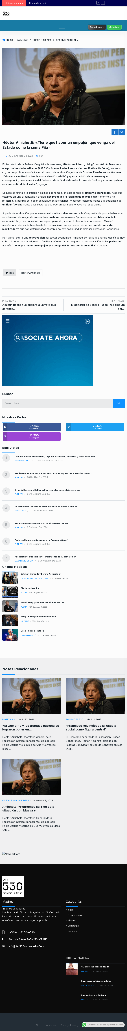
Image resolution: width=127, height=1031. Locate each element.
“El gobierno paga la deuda (95, 966)
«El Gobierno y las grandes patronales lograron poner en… (30, 727)
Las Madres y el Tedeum (93, 995)
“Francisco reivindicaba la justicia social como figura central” (91, 727)
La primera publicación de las (96, 981)
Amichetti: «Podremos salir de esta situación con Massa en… (28, 808)
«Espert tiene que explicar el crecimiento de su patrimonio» (45, 556)
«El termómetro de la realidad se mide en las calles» (41, 523)
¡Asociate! (114, 27)
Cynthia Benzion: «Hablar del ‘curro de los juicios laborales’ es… (48, 490)
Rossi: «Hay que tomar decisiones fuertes (42, 602)
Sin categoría (87, 985)
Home (9, 39)
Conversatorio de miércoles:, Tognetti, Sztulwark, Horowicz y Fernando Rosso (55, 456)
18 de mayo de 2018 (100, 971)
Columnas (73, 925)
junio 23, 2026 (26, 719)
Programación (75, 915)
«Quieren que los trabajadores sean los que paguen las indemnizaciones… (53, 473)
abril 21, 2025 (94, 719)
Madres (72, 920)
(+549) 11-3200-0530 (22, 932)
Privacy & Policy (69, 1025)
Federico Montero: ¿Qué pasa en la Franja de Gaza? (41, 540)
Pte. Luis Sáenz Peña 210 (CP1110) (28, 939)
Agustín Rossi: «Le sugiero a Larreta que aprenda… (29, 304)
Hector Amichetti (30, 272)
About (39, 1025)
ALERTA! (22, 39)
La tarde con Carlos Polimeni (34, 578)
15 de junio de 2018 (100, 1000)
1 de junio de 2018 (106, 985)
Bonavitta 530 (74, 719)
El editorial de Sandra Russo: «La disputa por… (98, 304)
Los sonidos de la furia (32, 631)
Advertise (51, 1025)
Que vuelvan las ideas (15, 800)
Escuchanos (96, 27)
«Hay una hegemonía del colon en (38, 616)
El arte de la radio (30, 588)
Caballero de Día (24, 560)
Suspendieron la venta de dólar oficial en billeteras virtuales (46, 506)
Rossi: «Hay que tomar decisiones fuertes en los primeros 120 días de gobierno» (75, 3)
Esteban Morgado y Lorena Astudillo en (41, 574)
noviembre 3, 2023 (43, 800)
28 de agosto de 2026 (59, 578)
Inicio (70, 909)
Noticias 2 (20, 510)
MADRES (84, 971)
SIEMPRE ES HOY (23, 460)
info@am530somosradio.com (26, 946)
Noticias (25, 621)
